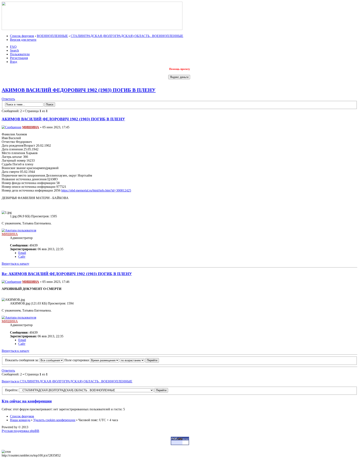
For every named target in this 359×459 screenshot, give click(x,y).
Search (14, 50)
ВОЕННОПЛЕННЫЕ (52, 36)
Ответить (8, 99)
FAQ (13, 46)
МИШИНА (30, 127)
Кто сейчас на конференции (27, 401)
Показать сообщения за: (22, 360)
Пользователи (20, 54)
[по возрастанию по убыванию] (139, 360)
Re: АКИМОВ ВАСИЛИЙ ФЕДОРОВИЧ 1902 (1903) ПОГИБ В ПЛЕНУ (67, 274)
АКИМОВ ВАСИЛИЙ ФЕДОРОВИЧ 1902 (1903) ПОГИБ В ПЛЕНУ (79, 90)
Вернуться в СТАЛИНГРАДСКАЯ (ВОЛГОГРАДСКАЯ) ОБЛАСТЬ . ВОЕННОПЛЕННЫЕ (67, 381)
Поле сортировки (77, 360)
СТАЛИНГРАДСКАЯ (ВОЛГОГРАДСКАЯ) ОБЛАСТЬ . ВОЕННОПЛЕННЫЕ (127, 36)
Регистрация (19, 58)
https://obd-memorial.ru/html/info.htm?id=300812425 (96, 190)
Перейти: (11, 390)
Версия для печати (23, 39)
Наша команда (20, 420)
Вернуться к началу (15, 263)
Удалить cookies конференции (54, 420)
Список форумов (22, 36)
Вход (13, 61)
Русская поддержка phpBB (20, 431)
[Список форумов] (92, 29)
